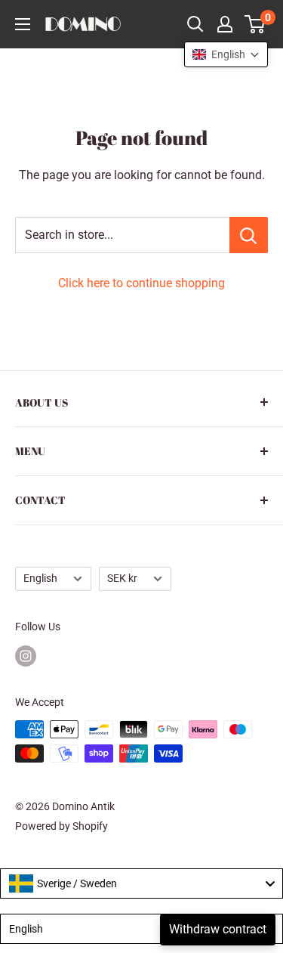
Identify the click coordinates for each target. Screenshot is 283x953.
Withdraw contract (217, 929)
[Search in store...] (248, 235)
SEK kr (122, 578)
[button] (226, 54)
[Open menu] (22, 24)
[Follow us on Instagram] (25, 656)
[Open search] (195, 24)
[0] (255, 24)
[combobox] (141, 883)
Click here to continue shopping (141, 283)
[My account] (224, 24)
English (40, 578)
